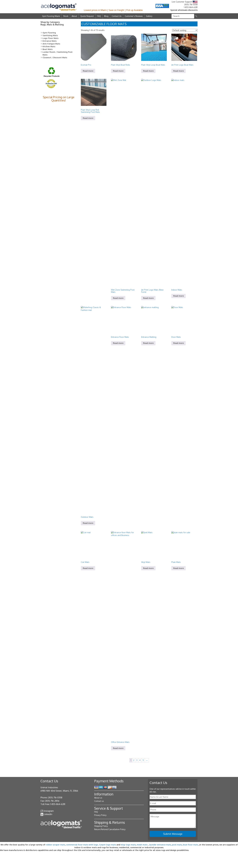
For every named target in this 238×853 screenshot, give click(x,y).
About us (98, 798)
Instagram (49, 811)
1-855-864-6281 (191, 7)
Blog (106, 16)
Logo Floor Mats (50, 38)
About (74, 16)
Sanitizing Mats (50, 35)
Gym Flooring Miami (51, 16)
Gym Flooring (49, 32)
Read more (88, 71)
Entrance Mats (49, 41)
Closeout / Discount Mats (55, 57)
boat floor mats (190, 844)
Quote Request (87, 16)
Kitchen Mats (49, 46)
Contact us (99, 801)
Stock (65, 16)
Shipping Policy (101, 826)
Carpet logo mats (107, 844)
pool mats (177, 844)
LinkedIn (48, 814)
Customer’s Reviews (134, 16)
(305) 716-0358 (191, 4)
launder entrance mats (160, 844)
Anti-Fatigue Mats (51, 44)
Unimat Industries (49, 787)
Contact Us (116, 16)
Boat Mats (47, 49)
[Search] (196, 16)
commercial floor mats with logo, (82, 844)
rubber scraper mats (55, 844)
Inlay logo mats (128, 844)
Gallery (149, 16)
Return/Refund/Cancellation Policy (109, 829)
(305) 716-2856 (52, 800)
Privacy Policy (100, 815)
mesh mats (142, 844)
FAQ (99, 16)
